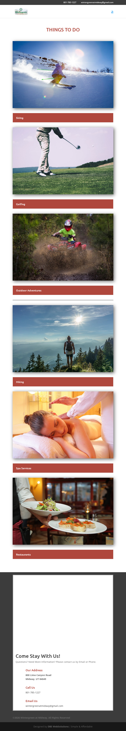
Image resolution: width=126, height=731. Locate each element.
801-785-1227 (69, 2)
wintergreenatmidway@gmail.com (44, 705)
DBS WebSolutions (58, 726)
